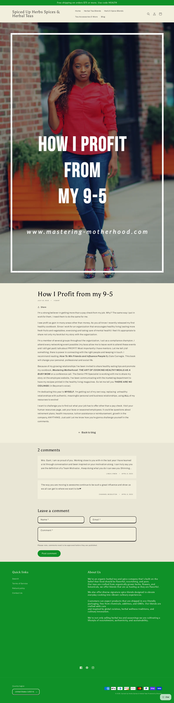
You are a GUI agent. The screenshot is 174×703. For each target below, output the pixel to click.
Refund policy (18, 588)
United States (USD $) (24, 692)
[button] (148, 14)
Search (15, 579)
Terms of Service (20, 584)
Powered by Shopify (155, 693)
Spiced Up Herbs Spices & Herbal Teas (134, 693)
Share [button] (43, 307)
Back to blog (89, 432)
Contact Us (17, 593)
